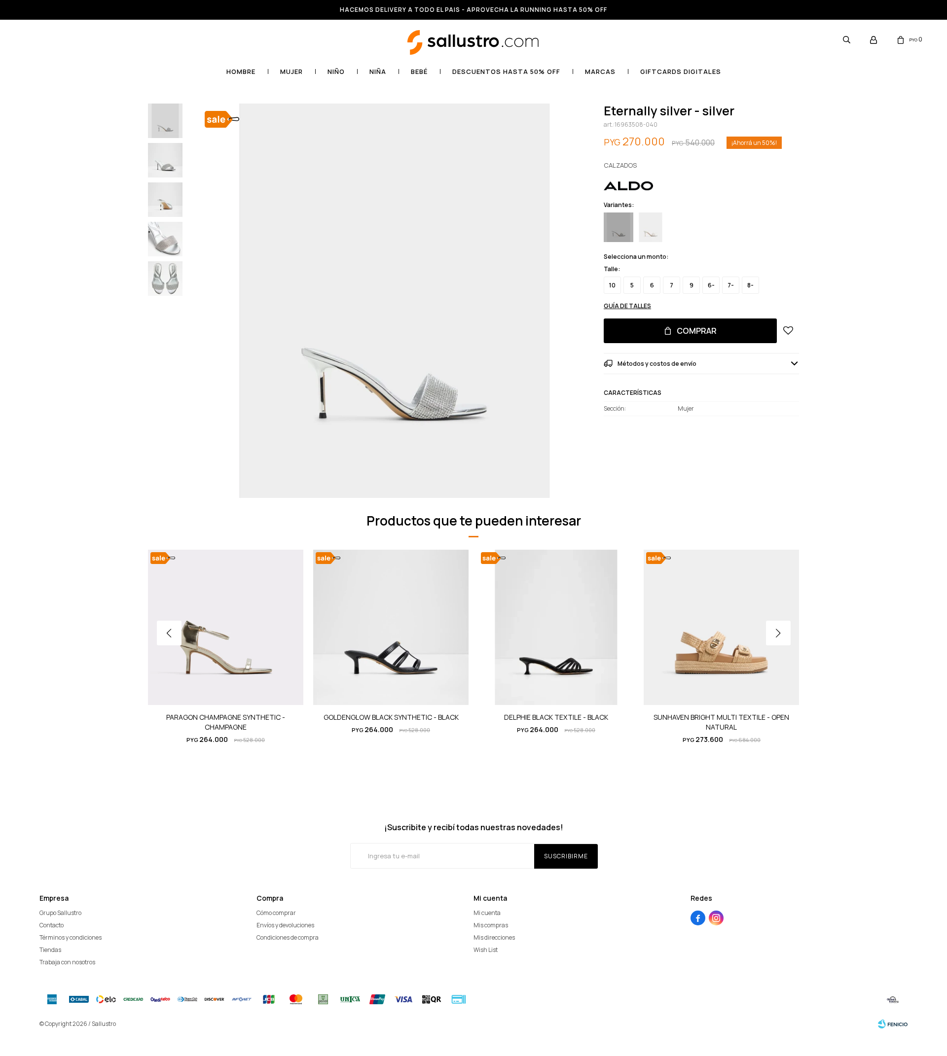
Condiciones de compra (287, 937)
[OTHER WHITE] (650, 227)
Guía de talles (627, 306)
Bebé (419, 71)
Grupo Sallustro (60, 913)
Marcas (600, 71)
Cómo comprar (276, 913)
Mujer (291, 71)
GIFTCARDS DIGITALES (680, 71)
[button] (846, 39)
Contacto (51, 925)
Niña (377, 71)
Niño (336, 71)
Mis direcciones (494, 937)
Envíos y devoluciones (285, 925)
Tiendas (50, 950)
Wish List (486, 950)
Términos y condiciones (70, 937)
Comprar (697, 330)
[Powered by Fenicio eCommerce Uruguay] (893, 1024)
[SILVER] (618, 227)
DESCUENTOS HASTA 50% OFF (506, 71)
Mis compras (491, 925)
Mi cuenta (487, 913)
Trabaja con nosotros (67, 962)
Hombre (240, 71)
